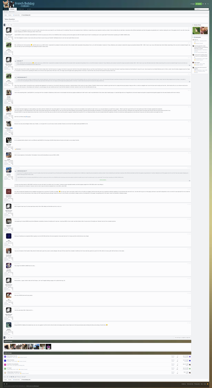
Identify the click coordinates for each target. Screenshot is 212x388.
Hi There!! (9, 368)
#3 (190, 57)
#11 (190, 189)
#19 (190, 308)
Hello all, (196, 39)
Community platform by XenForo (15, 386)
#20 (190, 322)
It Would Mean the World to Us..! (14, 372)
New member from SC (12, 356)
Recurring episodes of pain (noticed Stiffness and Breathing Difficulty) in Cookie (201, 47)
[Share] (188, 28)
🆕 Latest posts (197, 37)
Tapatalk (29, 116)
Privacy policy (197, 383)
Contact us (184, 383)
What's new (21, 9)
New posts (6, 11)
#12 (190, 204)
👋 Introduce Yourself (22, 357)
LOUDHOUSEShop (10, 373)
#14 (190, 234)
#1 (190, 28)
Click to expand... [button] (103, 179)
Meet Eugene (197, 62)
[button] (205, 4)
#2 (190, 42)
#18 (190, 293)
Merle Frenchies (10, 360)
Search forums (11, 11)
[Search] (208, 4)
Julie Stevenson (9, 21)
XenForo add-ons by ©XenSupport (32, 386)
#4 (190, 74)
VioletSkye (9, 361)
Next (11, 24)
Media (30, 9)
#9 (190, 153)
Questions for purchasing (12, 364)
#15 (190, 248)
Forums (12, 9)
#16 (190, 263)
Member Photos (197, 25)
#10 (190, 167)
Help (202, 383)
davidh (187, 365)
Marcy (8, 365)
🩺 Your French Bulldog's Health (200, 52)
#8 (190, 138)
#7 (190, 121)
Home (6, 9)
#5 (190, 90)
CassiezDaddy (10, 369)
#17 (190, 278)
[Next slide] (206, 30)
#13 (190, 219)
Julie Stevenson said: (21, 77)
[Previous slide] (194, 30)
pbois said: (19, 60)
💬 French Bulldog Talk (19, 365)
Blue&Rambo (9, 357)
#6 (190, 106)
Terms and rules (190, 383)
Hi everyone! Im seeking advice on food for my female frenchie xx (200, 56)
